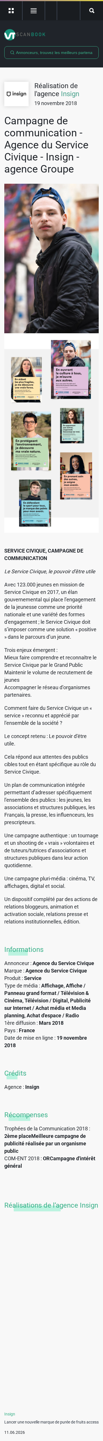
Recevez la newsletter (68, 10)
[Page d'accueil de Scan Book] (51, 34)
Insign (70, 94)
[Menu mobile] (11, 10)
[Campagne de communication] (51, 258)
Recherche (91, 10)
